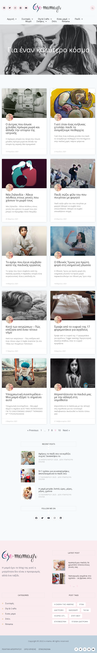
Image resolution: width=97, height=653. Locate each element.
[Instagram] (15, 8)
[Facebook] (4, 8)
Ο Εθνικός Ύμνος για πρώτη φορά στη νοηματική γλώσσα (72, 263)
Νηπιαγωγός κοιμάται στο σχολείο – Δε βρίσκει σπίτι (80, 577)
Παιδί (77, 19)
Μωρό (28, 21)
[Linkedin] (60, 518)
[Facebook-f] (76, 649)
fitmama (66, 21)
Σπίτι (54, 21)
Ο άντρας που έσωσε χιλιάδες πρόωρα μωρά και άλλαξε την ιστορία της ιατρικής (23, 129)
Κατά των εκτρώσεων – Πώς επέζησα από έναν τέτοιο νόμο (23, 329)
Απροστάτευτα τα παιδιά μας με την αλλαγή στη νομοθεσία (72, 397)
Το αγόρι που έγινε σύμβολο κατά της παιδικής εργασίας (23, 263)
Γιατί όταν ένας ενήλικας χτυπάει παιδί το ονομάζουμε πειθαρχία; (69, 127)
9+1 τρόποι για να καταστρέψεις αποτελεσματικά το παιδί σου (54, 472)
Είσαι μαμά (62, 19)
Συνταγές (26, 19)
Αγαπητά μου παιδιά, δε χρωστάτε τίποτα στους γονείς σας (79, 564)
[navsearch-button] (92, 7)
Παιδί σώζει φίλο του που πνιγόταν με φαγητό (70, 196)
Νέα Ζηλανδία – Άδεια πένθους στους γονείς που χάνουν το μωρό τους (22, 197)
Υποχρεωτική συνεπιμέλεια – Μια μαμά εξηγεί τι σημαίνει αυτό (24, 397)
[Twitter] (9, 8)
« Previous (32, 430)
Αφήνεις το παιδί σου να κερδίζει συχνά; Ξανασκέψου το (55, 455)
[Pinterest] (20, 8)
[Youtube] (26, 8)
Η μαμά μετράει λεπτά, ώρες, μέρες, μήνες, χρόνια (55, 490)
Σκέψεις (40, 21)
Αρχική (10, 19)
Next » (66, 430)
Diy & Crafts (43, 19)
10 (59, 430)
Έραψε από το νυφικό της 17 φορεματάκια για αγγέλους (72, 328)
